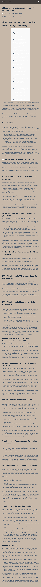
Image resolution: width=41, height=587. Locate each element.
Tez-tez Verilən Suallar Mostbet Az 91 (21, 56)
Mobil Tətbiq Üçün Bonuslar (19, 81)
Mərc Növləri (16, 32)
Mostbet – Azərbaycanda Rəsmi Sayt (21, 63)
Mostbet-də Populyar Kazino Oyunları (21, 78)
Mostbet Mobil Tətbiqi (18, 64)
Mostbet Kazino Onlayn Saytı (19, 82)
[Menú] (38, 1)
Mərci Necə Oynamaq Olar (19, 77)
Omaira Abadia (6, 2)
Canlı (15, 75)
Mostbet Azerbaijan (19, 13)
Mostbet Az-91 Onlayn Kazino (19, 99)
